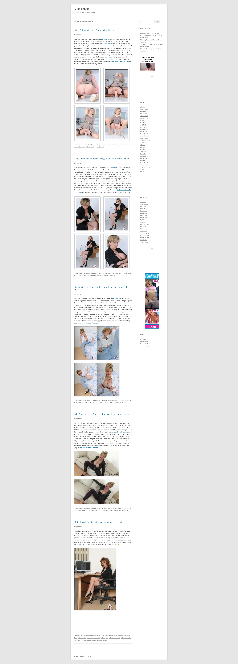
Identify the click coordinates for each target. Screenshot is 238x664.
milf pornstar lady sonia (92, 510)
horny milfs (77, 638)
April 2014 (143, 151)
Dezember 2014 (144, 134)
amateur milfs (113, 635)
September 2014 (145, 140)
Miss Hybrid (143, 229)
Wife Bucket (143, 240)
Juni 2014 (142, 147)
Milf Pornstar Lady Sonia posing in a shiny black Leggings (102, 414)
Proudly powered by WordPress (82, 656)
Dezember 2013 (144, 160)
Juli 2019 (142, 107)
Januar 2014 (143, 158)
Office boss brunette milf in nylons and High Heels (98, 522)
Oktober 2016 (144, 109)
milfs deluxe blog (90, 147)
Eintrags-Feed (144, 341)
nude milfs (80, 640)
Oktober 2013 (144, 165)
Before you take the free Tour (118, 61)
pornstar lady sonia (112, 510)
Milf (120, 273)
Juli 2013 (142, 172)
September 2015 (145, 118)
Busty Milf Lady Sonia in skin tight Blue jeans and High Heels (101, 288)
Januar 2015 (143, 131)
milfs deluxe (81, 147)
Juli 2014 (142, 145)
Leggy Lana (143, 217)
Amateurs (143, 202)
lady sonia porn (122, 145)
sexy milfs (99, 275)
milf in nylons (104, 638)
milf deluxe (122, 508)
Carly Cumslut (144, 204)
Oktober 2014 (144, 138)
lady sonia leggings (113, 508)
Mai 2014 (142, 149)
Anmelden (143, 339)
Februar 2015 (144, 129)
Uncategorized (144, 235)
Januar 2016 (143, 113)
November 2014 (144, 136)
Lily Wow (142, 220)
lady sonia (104, 145)
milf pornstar (81, 510)
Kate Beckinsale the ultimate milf (149, 33)
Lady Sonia (103, 39)
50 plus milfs (105, 635)
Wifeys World (144, 242)
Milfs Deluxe (81, 9)
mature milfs (96, 638)
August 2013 (143, 169)
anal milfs (120, 635)
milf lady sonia (125, 273)
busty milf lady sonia (113, 400)
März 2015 (143, 127)
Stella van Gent (144, 233)
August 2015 (143, 120)
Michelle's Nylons (145, 224)
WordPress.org (144, 346)
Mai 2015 (142, 122)
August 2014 (143, 143)
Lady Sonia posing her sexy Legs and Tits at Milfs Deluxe (101, 158)
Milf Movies (143, 226)
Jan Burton (143, 208)
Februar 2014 (144, 156)
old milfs (86, 640)
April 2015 (143, 125)
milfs (118, 638)
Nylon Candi (143, 231)
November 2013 (144, 163)
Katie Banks (143, 211)
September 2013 (145, 167)
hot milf (104, 273)
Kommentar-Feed (145, 344)
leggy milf (115, 273)
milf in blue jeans (124, 400)
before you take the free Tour (88, 447)
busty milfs (127, 635)
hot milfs (83, 638)
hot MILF (108, 43)
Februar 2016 (144, 111)
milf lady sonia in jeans (99, 402)
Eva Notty (143, 206)
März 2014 (143, 154)
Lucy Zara (143, 222)
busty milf (104, 400)
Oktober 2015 (144, 116)
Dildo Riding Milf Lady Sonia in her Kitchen (94, 30)
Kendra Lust (143, 213)
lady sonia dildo (112, 145)
